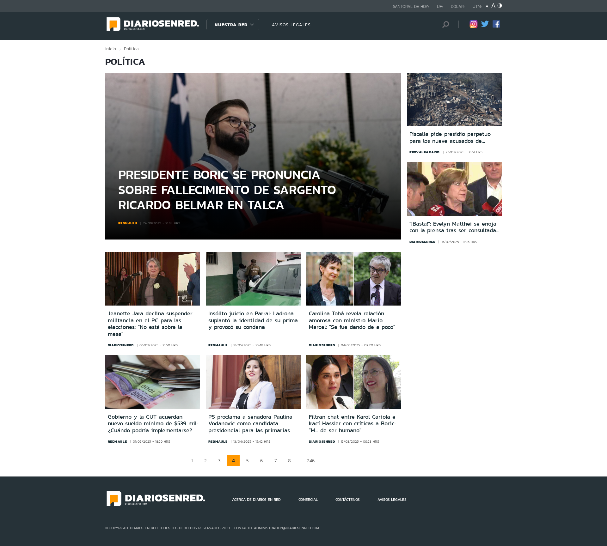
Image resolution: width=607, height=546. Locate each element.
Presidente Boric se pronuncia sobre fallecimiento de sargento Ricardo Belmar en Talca (227, 189)
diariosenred (422, 241)
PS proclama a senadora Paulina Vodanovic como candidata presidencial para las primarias (250, 423)
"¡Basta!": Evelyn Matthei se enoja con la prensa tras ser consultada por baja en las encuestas (452, 227)
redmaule (128, 223)
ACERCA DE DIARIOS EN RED (256, 499)
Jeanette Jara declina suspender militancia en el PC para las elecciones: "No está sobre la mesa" (150, 323)
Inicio (110, 48)
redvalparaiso (424, 152)
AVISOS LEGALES (291, 24)
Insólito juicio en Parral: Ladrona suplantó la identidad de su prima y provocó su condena (253, 320)
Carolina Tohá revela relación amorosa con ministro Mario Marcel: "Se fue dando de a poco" (352, 320)
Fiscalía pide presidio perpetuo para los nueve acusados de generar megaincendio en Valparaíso (450, 137)
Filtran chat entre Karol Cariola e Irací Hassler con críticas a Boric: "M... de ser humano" (352, 423)
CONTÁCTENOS (347, 499)
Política (131, 48)
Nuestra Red (231, 24)
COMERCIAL (308, 499)
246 (311, 460)
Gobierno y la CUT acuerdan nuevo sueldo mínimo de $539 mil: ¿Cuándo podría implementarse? (153, 423)
